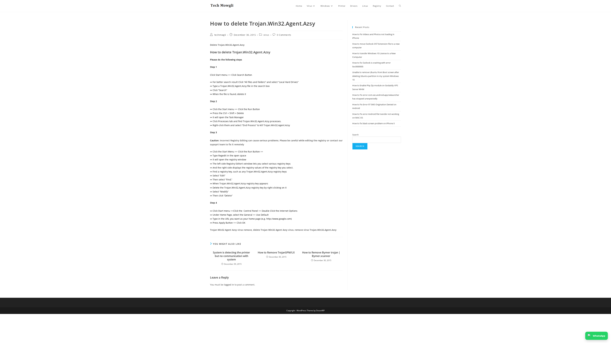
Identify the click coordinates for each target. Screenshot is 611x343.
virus (266, 34)
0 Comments (284, 34)
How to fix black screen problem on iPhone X (373, 123)
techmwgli (220, 34)
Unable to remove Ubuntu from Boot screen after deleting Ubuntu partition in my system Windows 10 (375, 76)
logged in (229, 284)
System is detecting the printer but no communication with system (231, 256)
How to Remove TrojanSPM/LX (276, 252)
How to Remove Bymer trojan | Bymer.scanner (321, 254)
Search (355, 134)
